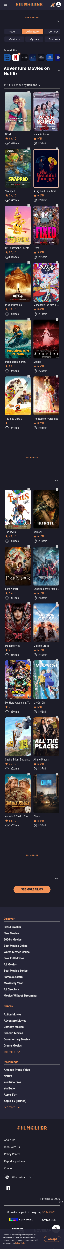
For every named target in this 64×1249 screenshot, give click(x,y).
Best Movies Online (15, 945)
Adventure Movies (15, 1020)
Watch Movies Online (17, 952)
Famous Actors (13, 977)
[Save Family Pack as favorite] (29, 546)
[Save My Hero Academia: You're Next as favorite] (29, 660)
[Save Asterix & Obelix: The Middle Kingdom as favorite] (29, 774)
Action (12, 31)
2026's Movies (13, 939)
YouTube (9, 1088)
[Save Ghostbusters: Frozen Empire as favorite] (57, 546)
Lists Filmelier (12, 927)
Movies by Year (13, 983)
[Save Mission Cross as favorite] (57, 603)
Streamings (11, 1062)
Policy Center (20, 1243)
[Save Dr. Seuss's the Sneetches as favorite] (29, 206)
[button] (32, 71)
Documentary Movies (17, 1039)
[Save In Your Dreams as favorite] (29, 262)
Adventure (32, 31)
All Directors (11, 989)
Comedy (53, 31)
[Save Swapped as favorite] (29, 149)
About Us (9, 1140)
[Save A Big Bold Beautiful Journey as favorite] (57, 149)
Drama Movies (13, 1045)
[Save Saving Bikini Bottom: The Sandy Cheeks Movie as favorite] (29, 717)
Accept (52, 1239)
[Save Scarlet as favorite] (57, 319)
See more (9, 1051)
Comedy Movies (14, 1027)
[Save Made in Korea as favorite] (57, 92)
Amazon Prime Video (17, 1069)
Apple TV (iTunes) (15, 1101)
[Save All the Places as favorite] (57, 717)
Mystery (34, 39)
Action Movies (12, 1014)
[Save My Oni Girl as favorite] (57, 660)
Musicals (14, 39)
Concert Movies (13, 1033)
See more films (32, 889)
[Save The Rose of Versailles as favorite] (57, 376)
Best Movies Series (15, 970)
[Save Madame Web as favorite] (29, 603)
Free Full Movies (14, 958)
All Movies (10, 964)
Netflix (8, 1076)
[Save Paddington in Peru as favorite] (29, 319)
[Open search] (56, 1229)
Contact (9, 1168)
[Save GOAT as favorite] (29, 92)
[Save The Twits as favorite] (29, 489)
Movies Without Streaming (20, 995)
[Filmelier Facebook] (8, 1188)
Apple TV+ (10, 1094)
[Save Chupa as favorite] (57, 774)
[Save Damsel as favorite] (57, 489)
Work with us (12, 1147)
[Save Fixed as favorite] (57, 206)
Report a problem (14, 1161)
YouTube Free (12, 1082)
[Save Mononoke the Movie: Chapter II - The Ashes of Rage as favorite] (57, 262)
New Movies (11, 933)
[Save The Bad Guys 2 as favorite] (29, 376)
